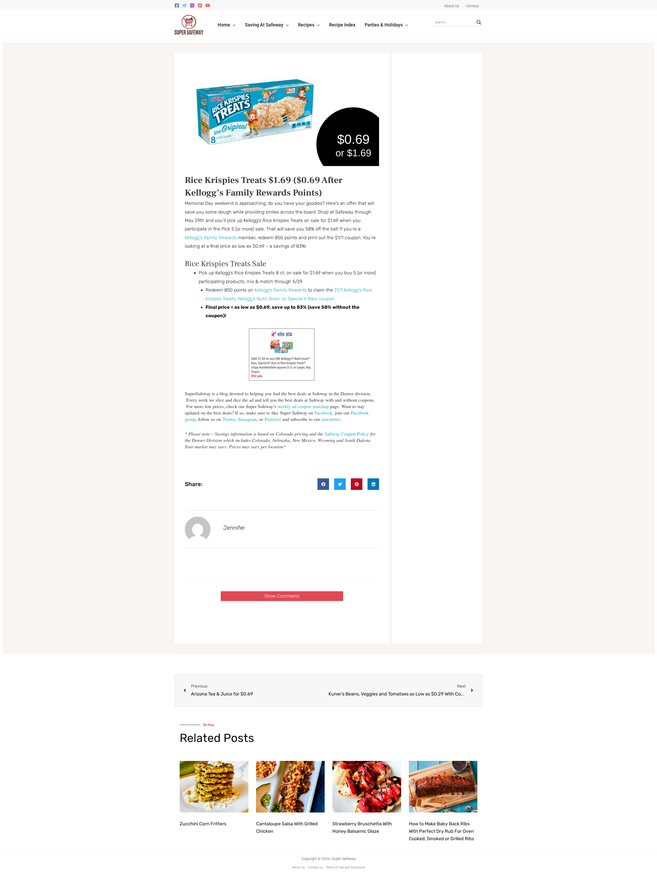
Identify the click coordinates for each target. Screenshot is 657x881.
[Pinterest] (200, 5)
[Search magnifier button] (478, 22)
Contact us (315, 867)
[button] (233, 25)
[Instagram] (192, 5)
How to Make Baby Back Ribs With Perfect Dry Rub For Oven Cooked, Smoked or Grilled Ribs (441, 831)
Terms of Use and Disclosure (345, 867)
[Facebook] (177, 5)
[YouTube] (207, 5)
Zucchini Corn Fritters (203, 824)
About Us (298, 867)
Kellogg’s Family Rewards (211, 237)
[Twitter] (184, 5)
